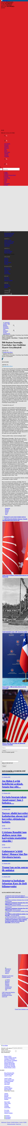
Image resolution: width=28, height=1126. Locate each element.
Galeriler (6, 290)
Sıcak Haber (7, 273)
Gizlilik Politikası (15, 1122)
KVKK (24, 1122)
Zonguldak (7, 183)
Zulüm (6, 172)
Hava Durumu (10, 1060)
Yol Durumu (9, 1066)
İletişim (6, 287)
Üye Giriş (6, 277)
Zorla (5, 180)
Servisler (6, 145)
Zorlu (5, 179)
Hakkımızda (7, 286)
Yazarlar (6, 155)
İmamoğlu (7, 508)
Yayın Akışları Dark (9, 241)
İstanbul (7, 510)
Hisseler (6, 261)
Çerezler (21, 1122)
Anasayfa (6, 284)
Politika (5, 324)
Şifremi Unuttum (8, 280)
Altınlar (6, 258)
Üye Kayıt (6, 279)
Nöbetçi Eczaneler (8, 243)
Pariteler (6, 263)
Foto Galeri (7, 152)
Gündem (6, 146)
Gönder (4, 750)
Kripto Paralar (7, 262)
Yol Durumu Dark (8, 234)
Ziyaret (6, 185)
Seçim (6, 512)
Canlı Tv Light (8, 236)
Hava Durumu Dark (9, 233)
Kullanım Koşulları (11, 1124)
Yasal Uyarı (18, 1124)
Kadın (5, 150)
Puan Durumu (7, 252)
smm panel (7, 245)
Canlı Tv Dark (7, 240)
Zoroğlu (6, 176)
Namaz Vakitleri (8, 251)
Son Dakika (7, 143)
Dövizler (6, 259)
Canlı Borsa (7, 250)
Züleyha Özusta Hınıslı (10, 175)
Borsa (7, 1056)
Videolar (6, 153)
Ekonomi (6, 148)
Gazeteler (6, 156)
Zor (5, 182)
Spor (5, 149)
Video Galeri (7, 269)
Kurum (7, 511)
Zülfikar (6, 173)
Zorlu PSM (7, 178)
